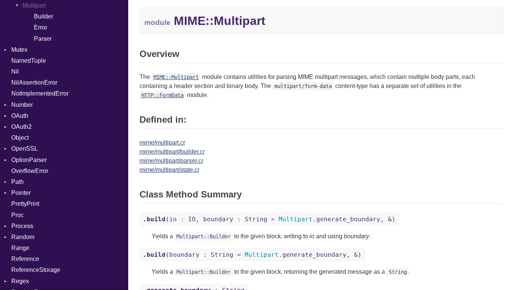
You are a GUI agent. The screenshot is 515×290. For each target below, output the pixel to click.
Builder (43, 16)
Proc (17, 215)
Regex (20, 281)
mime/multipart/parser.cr (171, 160)
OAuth (19, 116)
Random (22, 237)
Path (17, 182)
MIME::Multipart (176, 77)
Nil (15, 71)
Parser (43, 38)
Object (20, 137)
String (398, 272)
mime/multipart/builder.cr (172, 151)
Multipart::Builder (203, 236)
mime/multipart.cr (162, 142)
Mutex (19, 49)
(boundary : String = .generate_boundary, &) (252, 254)
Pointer (21, 193)
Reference (25, 259)
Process (22, 226)
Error (40, 27)
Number (22, 105)
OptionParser (29, 160)
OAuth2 (21, 126)
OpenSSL (24, 148)
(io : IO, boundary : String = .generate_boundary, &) (269, 219)
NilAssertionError (34, 82)
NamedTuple (28, 60)
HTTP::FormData (162, 95)
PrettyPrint (25, 204)
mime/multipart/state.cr (169, 170)
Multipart (34, 5)
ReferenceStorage (35, 270)
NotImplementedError (40, 93)
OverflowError (29, 171)
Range (20, 248)
